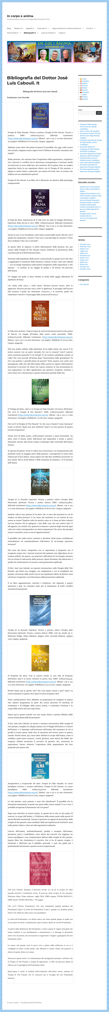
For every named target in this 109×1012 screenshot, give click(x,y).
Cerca (80, 110)
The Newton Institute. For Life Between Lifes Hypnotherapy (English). (90, 136)
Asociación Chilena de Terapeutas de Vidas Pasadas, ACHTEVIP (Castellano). (90, 149)
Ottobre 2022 (84, 258)
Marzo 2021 (84, 264)
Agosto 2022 (84, 260)
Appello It (30, 28)
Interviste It (42, 28)
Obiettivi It (18, 28)
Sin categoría (84, 284)
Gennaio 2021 (84, 267)
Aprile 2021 (83, 262)
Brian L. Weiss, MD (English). (90, 131)
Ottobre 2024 (84, 249)
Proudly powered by (27, 1003)
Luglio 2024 (84, 251)
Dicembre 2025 (85, 244)
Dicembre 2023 (85, 256)
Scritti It (89, 28)
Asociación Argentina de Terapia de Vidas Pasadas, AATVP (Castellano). (91, 142)
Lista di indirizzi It (48, 33)
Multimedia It (13, 33)
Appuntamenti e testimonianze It (66, 28)
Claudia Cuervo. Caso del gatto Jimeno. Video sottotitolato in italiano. (90, 189)
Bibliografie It (30, 33)
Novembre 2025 (85, 247)
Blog (9, 28)
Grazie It (62, 33)
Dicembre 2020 (85, 269)
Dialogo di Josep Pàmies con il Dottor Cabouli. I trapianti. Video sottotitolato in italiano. (91, 196)
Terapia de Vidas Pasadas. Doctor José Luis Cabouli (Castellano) (88, 127)
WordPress (38, 1003)
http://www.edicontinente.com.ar (23, 138)
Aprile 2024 (84, 253)
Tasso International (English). (90, 162)
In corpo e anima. (20, 16)
